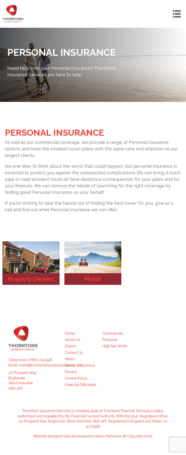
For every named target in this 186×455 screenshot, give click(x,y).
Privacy (71, 372)
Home (70, 333)
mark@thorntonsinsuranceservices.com (51, 365)
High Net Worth (114, 346)
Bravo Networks (108, 436)
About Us (72, 339)
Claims (70, 346)
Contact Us (74, 352)
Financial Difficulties (80, 385)
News (70, 359)
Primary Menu (177, 14)
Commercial (112, 333)
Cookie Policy (76, 378)
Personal (109, 339)
